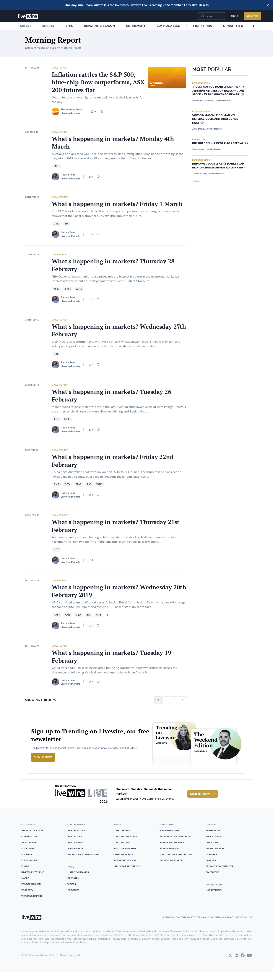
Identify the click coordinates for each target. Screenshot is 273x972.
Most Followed (77, 830)
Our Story (212, 842)
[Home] (28, 16)
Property (27, 890)
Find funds (202, 26)
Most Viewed (75, 842)
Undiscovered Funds (126, 866)
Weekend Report (31, 896)
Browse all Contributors (83, 854)
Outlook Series (123, 854)
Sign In (235, 16)
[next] (182, 700)
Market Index (214, 890)
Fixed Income (29, 860)
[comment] (101, 111)
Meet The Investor (124, 848)
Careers (211, 860)
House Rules (244, 917)
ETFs (69, 26)
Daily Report (60, 67)
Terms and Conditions (210, 917)
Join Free (252, 16)
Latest (25, 26)
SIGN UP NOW (43, 757)
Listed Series (121, 830)
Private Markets (31, 884)
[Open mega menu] (253, 26)
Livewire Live (121, 842)
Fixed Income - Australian (176, 854)
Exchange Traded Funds (175, 836)
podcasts (73, 890)
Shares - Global (169, 848)
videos (71, 884)
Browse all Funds (171, 860)
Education (27, 848)
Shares (48, 26)
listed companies (78, 872)
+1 (106, 614)
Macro (25, 878)
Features (211, 854)
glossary (73, 878)
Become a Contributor (220, 866)
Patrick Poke (68, 174)
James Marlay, (199, 173)
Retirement (135, 26)
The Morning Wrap (71, 109)
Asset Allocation (32, 830)
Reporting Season (99, 26)
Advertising (213, 836)
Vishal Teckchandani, (203, 100)
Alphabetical (75, 848)
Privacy (230, 917)
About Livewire (215, 848)
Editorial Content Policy (179, 917)
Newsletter (233, 26)
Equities (26, 854)
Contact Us (212, 872)
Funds (25, 866)
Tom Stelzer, (198, 149)
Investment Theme (32, 872)
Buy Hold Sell (168, 26)
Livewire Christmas (125, 836)
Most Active (74, 836)
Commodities (29, 836)
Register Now (200, 794)
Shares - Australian (172, 842)
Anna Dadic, (198, 128)
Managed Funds (169, 830)
